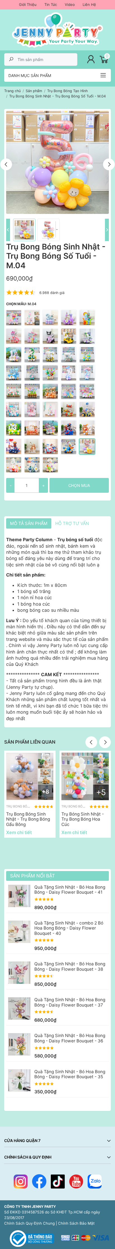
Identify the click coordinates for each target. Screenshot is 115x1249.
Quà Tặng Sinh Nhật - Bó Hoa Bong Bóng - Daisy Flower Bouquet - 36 (69, 1038)
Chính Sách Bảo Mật (76, 1223)
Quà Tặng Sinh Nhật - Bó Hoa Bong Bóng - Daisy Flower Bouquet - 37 (69, 1002)
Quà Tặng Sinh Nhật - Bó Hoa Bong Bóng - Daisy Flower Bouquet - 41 (69, 889)
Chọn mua (79, 485)
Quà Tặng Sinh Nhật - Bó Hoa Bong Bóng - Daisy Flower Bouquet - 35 (69, 1074)
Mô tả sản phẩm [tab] (28, 523)
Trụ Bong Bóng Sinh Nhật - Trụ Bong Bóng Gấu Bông (28, 819)
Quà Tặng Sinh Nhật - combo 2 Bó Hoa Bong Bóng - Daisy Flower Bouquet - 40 (68, 928)
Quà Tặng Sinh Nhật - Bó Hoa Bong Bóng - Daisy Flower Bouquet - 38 (69, 966)
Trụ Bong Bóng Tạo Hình (26, 806)
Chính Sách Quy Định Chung (29, 1223)
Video (70, 4)
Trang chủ (12, 91)
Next (109, 164)
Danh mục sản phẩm (29, 75)
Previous (6, 164)
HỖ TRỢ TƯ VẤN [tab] (72, 523)
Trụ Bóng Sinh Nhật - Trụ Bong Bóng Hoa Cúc (82, 819)
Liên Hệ (89, 4)
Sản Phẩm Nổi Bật (32, 876)
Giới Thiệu (28, 4)
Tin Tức (50, 4)
